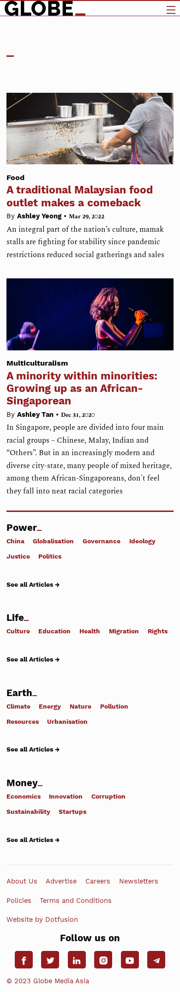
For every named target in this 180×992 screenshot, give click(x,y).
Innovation (66, 796)
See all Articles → (33, 584)
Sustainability (28, 811)
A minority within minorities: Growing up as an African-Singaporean (82, 383)
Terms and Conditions (76, 900)
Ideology (142, 541)
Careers (97, 881)
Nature (80, 706)
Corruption (108, 796)
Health (89, 631)
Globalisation (53, 541)
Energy (50, 706)
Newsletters (138, 881)
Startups (72, 811)
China (15, 541)
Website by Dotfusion (42, 919)
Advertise (61, 881)
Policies (18, 900)
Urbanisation (67, 721)
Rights (158, 631)
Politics (49, 556)
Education (54, 631)
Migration (124, 631)
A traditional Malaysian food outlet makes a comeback (79, 191)
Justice (18, 556)
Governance (101, 541)
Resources (22, 721)
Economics (23, 796)
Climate (18, 706)
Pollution (114, 706)
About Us (21, 881)
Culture (18, 631)
